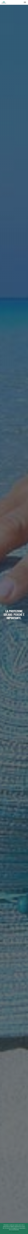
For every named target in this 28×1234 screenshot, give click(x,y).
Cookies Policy (15, 1231)
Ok (10, 1231)
